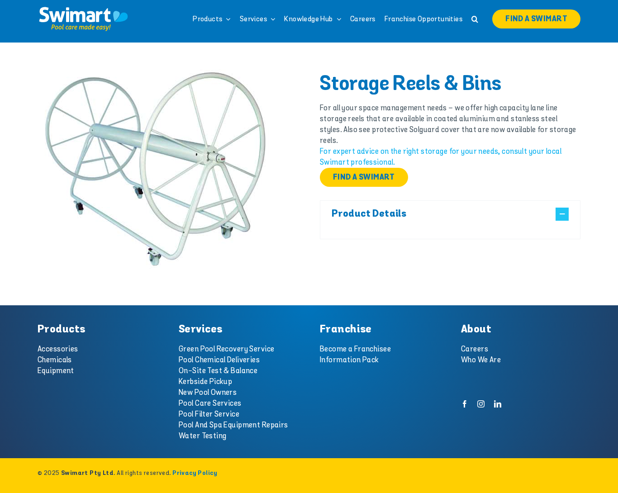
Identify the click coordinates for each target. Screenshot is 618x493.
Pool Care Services (210, 403)
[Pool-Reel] (156, 169)
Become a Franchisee (355, 349)
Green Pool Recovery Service (226, 349)
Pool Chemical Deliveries (219, 360)
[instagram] (481, 404)
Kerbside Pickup (205, 382)
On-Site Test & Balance (218, 371)
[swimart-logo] (83, 9)
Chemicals (55, 360)
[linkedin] (497, 404)
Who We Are (481, 360)
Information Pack (349, 360)
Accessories (58, 349)
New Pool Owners (208, 393)
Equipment (56, 371)
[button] (474, 19)
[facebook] (464, 404)
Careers (474, 349)
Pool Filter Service (209, 414)
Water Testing (203, 436)
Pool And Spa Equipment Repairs (233, 425)
